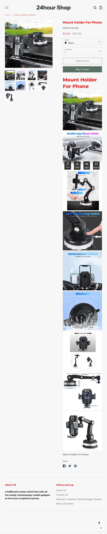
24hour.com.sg (70, 28)
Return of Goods (64, 503)
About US (61, 490)
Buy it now (82, 69)
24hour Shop (54, 7)
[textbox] (82, 41)
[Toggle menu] (7, 7)
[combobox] (82, 41)
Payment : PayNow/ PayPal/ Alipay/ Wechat (79, 499)
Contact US (62, 494)
